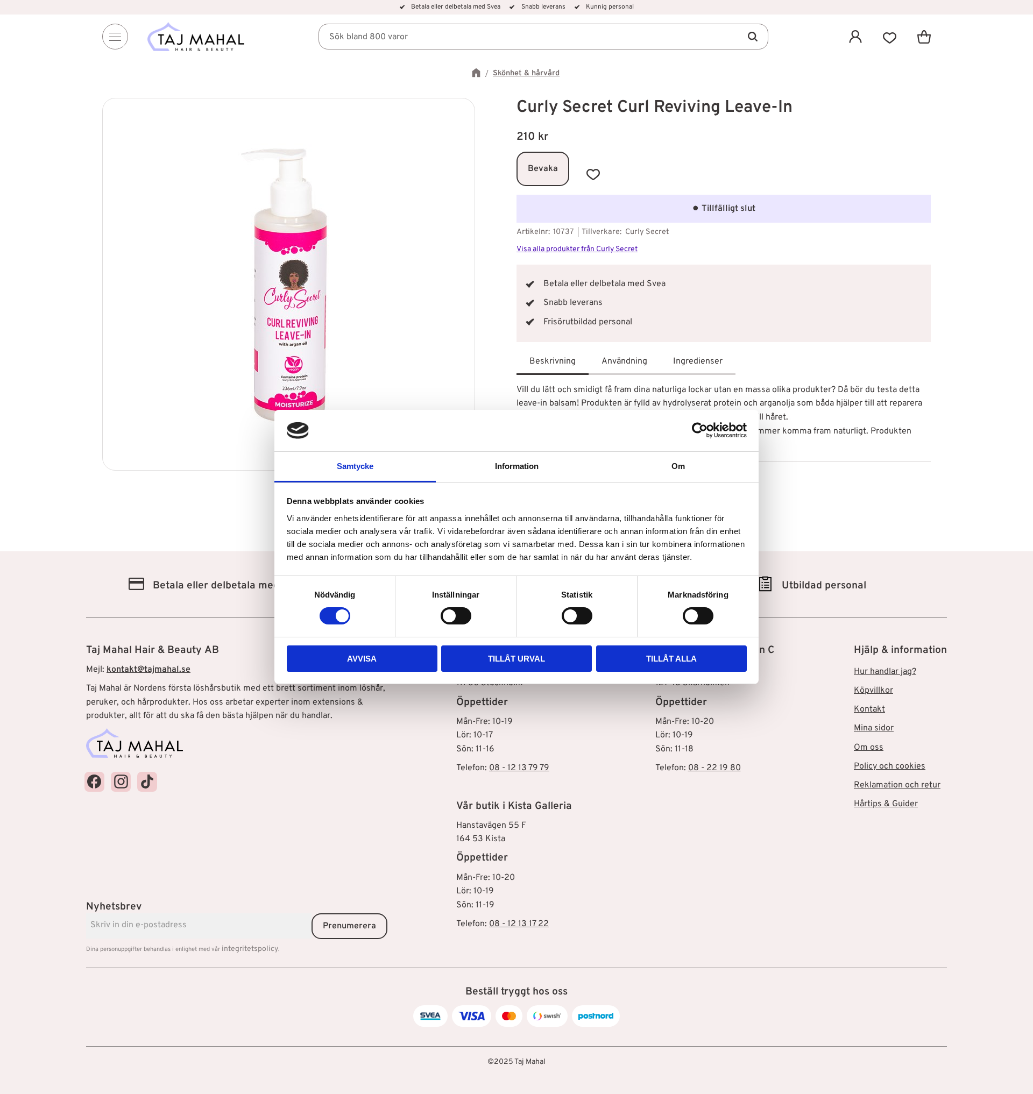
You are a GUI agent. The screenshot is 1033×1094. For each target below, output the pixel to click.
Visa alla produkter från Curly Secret (577, 249)
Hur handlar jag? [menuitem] (885, 671)
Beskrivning (552, 361)
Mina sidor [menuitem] (874, 728)
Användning (624, 361)
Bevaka (543, 169)
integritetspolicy (250, 949)
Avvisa (362, 658)
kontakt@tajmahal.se (148, 669)
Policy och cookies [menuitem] (889, 766)
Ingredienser (698, 361)
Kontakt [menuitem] (869, 709)
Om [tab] (678, 466)
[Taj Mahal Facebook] (94, 782)
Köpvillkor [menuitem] (873, 690)
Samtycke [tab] (355, 466)
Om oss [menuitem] (868, 747)
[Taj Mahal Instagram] (121, 782)
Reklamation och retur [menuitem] (897, 785)
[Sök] (752, 36)
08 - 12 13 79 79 (519, 768)
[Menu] (115, 36)
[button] (890, 37)
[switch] (456, 615)
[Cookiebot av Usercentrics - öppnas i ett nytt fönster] (700, 430)
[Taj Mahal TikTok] (147, 782)
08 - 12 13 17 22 (519, 924)
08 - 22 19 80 (714, 768)
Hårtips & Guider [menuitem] (886, 804)
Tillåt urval (516, 658)
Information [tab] (517, 466)
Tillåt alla (671, 658)
